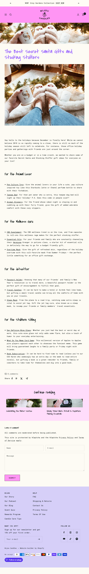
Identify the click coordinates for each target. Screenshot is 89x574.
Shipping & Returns (42, 501)
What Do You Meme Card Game (20, 340)
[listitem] (12, 378)
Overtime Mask (13, 250)
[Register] (39, 539)
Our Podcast (10, 501)
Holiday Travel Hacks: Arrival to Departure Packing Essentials (64, 412)
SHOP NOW (60, 3)
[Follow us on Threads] (70, 532)
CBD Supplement (14, 232)
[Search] (11, 15)
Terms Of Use (39, 514)
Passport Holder (14, 280)
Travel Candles (14, 290)
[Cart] (83, 14)
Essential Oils (14, 239)
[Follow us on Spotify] (77, 539)
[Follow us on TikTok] (70, 539)
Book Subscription (16, 354)
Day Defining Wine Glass (19, 330)
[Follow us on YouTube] (64, 539)
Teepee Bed (12, 195)
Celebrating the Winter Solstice (19, 411)
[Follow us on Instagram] (77, 532)
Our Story (9, 497)
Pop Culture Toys (15, 185)
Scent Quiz (10, 510)
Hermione (17, 242)
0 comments (13, 374)
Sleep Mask (12, 300)
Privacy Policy (66, 438)
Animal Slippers (14, 202)
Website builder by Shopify (32, 548)
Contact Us (38, 506)
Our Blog (9, 506)
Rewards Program (12, 514)
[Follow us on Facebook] (64, 532)
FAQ (34, 497)
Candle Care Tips (13, 519)
